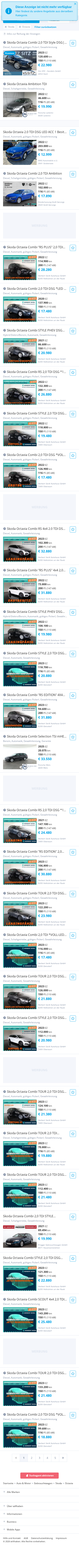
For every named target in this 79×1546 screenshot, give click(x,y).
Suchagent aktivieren (41, 1475)
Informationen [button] (14, 1514)
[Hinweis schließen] (75, 4)
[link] (16, 1458)
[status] (39, 11)
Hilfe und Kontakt (12, 1538)
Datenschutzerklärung (42, 1538)
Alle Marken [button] (13, 1492)
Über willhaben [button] (15, 1506)
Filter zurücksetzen (45, 27)
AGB (26, 1538)
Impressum (61, 1538)
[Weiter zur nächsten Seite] (63, 1458)
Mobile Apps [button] (13, 1529)
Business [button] (11, 1521)
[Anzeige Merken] (73, 43)
